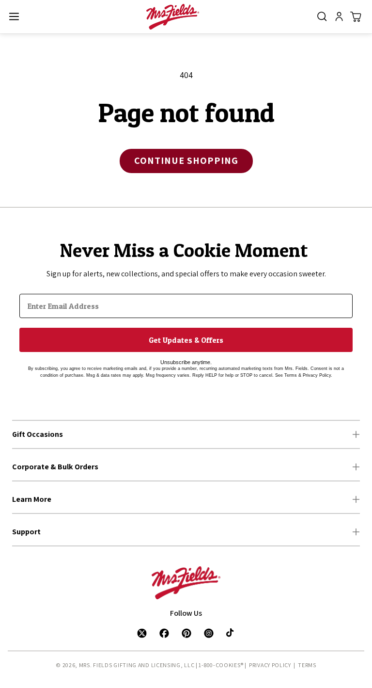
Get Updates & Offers (186, 340)
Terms (307, 665)
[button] (13, 16)
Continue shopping (186, 160)
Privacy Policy (270, 665)
